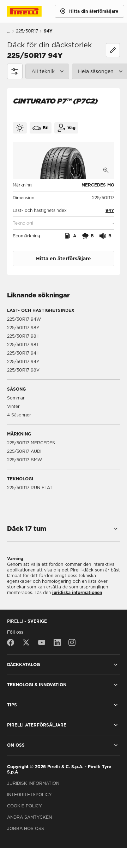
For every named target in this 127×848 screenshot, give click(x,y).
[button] (109, 210)
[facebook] (12, 642)
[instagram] (72, 642)
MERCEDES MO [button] (97, 185)
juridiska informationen (77, 592)
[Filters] (15, 71)
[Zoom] (105, 170)
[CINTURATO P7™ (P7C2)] (63, 160)
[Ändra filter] (113, 50)
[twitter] (26, 642)
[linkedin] (57, 642)
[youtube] (42, 642)
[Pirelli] (31, 11)
